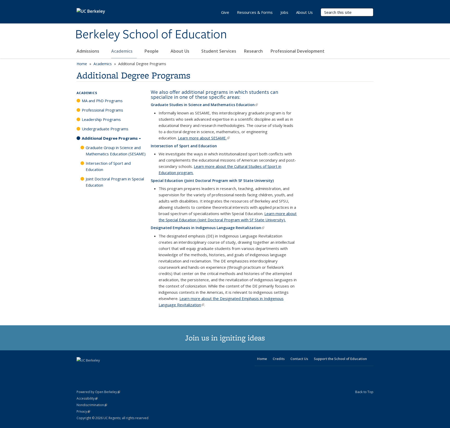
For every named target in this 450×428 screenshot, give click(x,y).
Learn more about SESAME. (204, 137)
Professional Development (297, 51)
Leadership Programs (101, 119)
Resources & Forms (255, 12)
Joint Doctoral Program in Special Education (115, 182)
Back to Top (364, 391)
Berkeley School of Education (151, 34)
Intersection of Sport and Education (184, 145)
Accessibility (87, 398)
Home (82, 63)
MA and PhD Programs (102, 100)
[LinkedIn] (91, 369)
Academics (122, 51)
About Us (180, 51)
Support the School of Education (340, 358)
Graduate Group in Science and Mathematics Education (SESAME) (116, 150)
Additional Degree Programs (110, 138)
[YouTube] (101, 369)
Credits (279, 358)
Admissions (88, 51)
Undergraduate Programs (105, 128)
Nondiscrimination (92, 405)
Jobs (284, 12)
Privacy (83, 411)
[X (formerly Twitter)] (81, 369)
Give (225, 12)
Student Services (218, 51)
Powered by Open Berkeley (98, 392)
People (152, 51)
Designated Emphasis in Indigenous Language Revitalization (207, 227)
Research (253, 51)
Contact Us (299, 358)
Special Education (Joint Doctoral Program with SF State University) (212, 180)
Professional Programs (102, 110)
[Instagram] (112, 369)
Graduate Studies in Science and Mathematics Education (204, 104)
